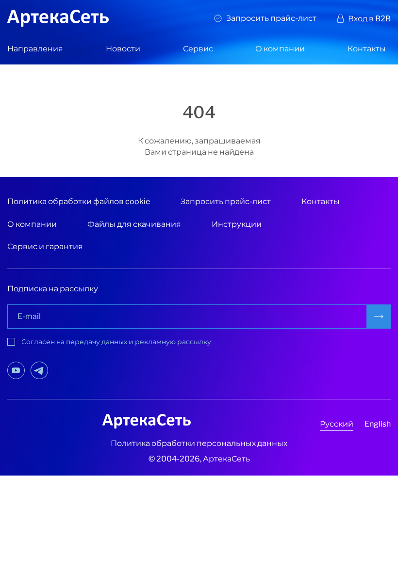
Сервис (198, 48)
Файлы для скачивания (134, 224)
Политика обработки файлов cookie (78, 201)
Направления (35, 48)
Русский (336, 424)
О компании (280, 48)
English (378, 424)
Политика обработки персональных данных (199, 443)
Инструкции (237, 224)
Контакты (367, 48)
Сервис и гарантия (45, 246)
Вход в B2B (369, 18)
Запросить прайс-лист (271, 18)
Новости (123, 48)
